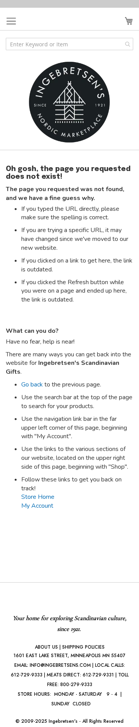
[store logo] (69, 102)
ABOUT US (46, 647)
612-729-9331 (98, 674)
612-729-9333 (26, 674)
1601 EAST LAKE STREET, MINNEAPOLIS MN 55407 (69, 655)
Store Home (37, 497)
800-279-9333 (76, 684)
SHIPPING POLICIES (83, 647)
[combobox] (69, 44)
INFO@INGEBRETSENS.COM (60, 665)
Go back (32, 384)
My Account (37, 506)
